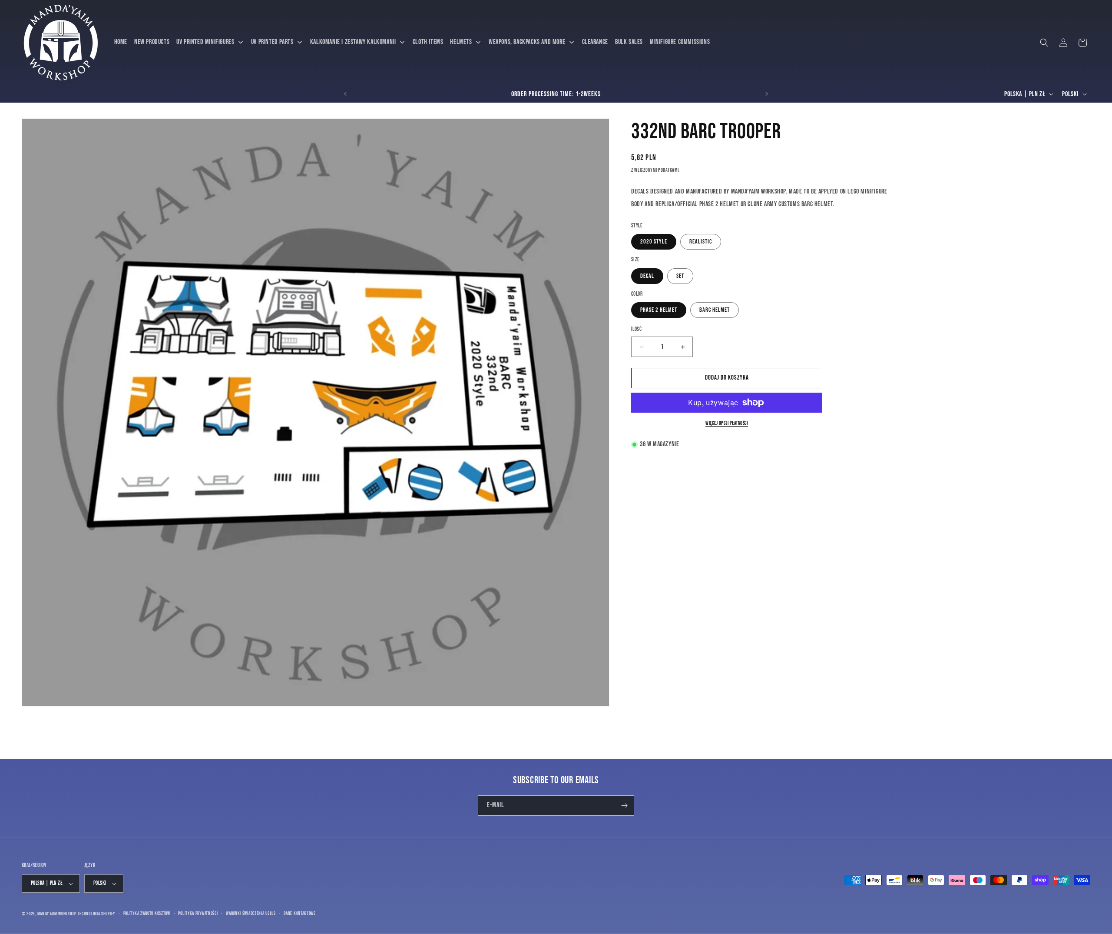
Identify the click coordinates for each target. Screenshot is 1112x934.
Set (680, 276)
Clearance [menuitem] (595, 42)
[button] (1044, 42)
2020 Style (653, 242)
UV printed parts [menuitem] (272, 42)
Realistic (700, 242)
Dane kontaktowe (300, 913)
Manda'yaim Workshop (56, 914)
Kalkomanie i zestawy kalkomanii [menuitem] (353, 42)
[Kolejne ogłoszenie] (766, 94)
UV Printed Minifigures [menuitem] (205, 42)
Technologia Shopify (96, 914)
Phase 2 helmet (658, 310)
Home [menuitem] (120, 42)
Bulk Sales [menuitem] (629, 42)
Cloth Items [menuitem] (428, 42)
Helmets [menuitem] (461, 42)
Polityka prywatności (198, 913)
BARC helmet (714, 310)
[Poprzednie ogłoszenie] (345, 94)
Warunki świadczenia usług (251, 913)
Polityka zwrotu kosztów (146, 913)
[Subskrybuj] (624, 805)
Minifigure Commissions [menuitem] (680, 42)
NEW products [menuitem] (151, 42)
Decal (647, 276)
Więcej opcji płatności (726, 423)
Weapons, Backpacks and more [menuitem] (527, 42)
